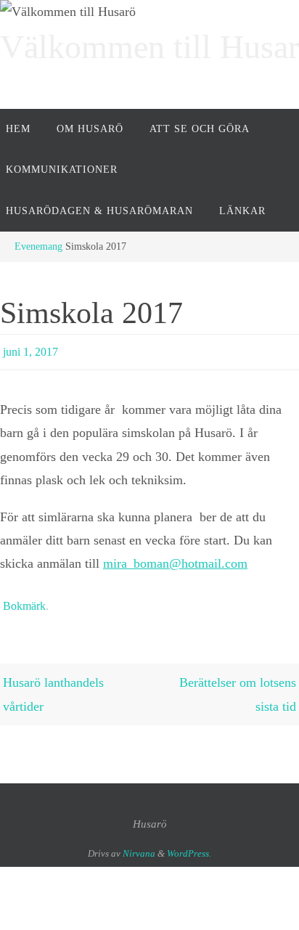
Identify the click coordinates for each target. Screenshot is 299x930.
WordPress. (189, 846)
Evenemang (38, 246)
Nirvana (139, 846)
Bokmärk (24, 600)
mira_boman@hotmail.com (175, 560)
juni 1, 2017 (30, 349)
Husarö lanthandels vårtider (53, 687)
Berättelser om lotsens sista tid (237, 687)
